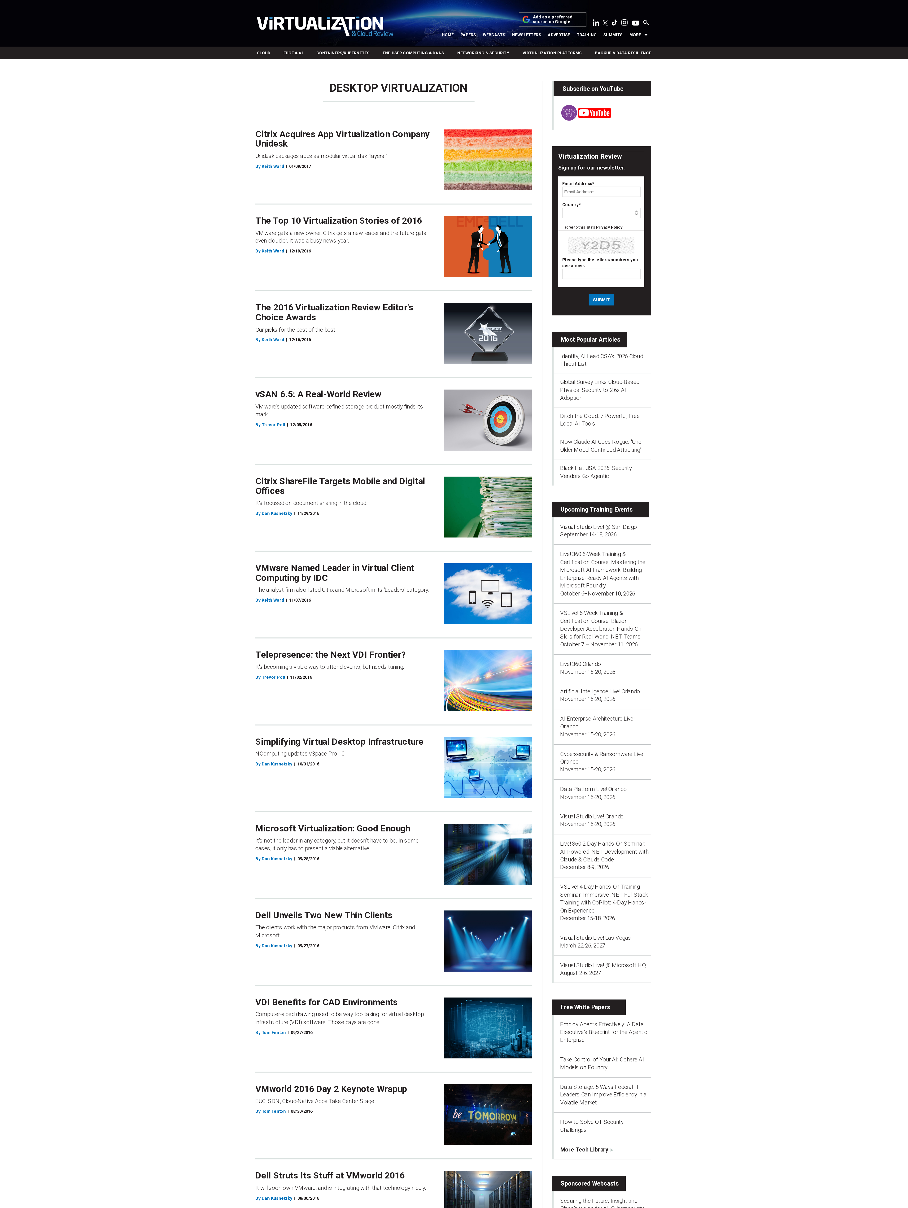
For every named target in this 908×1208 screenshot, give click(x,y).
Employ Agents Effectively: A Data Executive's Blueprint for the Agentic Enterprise (603, 1032)
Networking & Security (483, 53)
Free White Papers (585, 1007)
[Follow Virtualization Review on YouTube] (635, 23)
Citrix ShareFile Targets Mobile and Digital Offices (340, 486)
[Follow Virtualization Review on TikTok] (614, 24)
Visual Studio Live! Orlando (592, 816)
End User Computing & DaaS (413, 53)
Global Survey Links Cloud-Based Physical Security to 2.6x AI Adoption (599, 390)
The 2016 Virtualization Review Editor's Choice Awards (334, 312)
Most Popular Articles (590, 339)
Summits (613, 34)
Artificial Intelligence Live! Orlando (600, 691)
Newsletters (526, 34)
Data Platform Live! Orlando (593, 789)
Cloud (263, 53)
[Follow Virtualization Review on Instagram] (624, 24)
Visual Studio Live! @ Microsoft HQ (603, 965)
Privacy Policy (609, 227)
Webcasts (494, 34)
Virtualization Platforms (552, 53)
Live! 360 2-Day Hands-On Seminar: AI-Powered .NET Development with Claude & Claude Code (604, 851)
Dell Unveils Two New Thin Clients (324, 915)
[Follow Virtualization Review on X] (605, 23)
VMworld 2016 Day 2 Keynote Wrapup (331, 1088)
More (635, 34)
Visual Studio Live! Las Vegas (595, 937)
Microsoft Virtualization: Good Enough (332, 828)
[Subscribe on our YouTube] (582, 118)
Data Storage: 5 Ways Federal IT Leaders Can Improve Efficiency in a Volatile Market (603, 1094)
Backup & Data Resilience (623, 53)
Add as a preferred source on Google (553, 19)
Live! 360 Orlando (580, 663)
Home (448, 34)
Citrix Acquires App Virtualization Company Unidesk (342, 139)
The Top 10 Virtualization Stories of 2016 (338, 220)
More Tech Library (584, 1149)
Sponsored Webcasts (590, 1183)
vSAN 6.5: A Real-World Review (318, 394)
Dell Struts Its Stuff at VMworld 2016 (330, 1175)
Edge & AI (293, 53)
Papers (468, 34)
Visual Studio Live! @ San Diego (598, 526)
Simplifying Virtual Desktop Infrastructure (339, 741)
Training (587, 34)
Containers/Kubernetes (343, 53)
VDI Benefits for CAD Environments (326, 1002)
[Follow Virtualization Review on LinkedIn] (596, 24)
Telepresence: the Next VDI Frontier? (330, 654)
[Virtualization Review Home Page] (324, 27)
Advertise (559, 34)
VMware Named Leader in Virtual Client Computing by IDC (334, 573)
